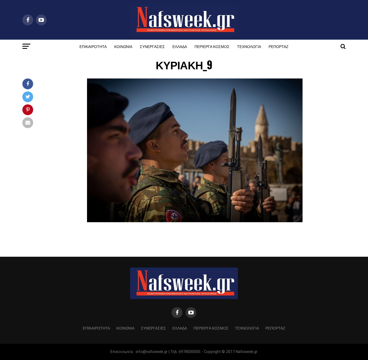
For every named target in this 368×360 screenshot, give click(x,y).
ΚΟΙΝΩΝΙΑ (123, 46)
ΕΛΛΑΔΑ (179, 46)
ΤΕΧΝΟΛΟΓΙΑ (249, 46)
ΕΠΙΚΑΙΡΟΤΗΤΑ (93, 46)
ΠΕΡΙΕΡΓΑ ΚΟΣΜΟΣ (212, 46)
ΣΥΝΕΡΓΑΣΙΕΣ (152, 46)
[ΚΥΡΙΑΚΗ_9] (195, 220)
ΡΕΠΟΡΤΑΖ (279, 46)
